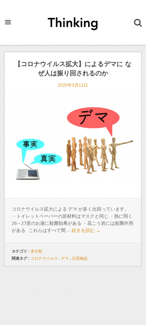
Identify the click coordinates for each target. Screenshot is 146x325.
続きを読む (86, 230)
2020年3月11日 (73, 85)
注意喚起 (80, 258)
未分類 (36, 251)
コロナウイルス (44, 258)
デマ (65, 258)
